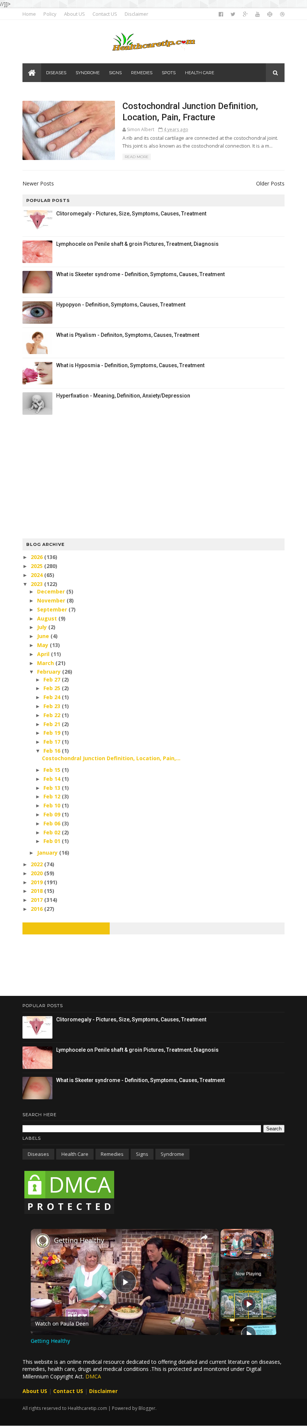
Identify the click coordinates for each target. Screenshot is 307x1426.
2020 (37, 873)
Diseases (38, 1154)
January (48, 852)
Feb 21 (52, 724)
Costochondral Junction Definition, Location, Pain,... (111, 758)
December (51, 591)
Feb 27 (52, 679)
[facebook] (221, 14)
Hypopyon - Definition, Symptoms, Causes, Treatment (120, 305)
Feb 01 (52, 841)
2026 (37, 557)
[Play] (225, 1254)
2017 (37, 899)
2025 (37, 566)
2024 (37, 574)
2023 (37, 583)
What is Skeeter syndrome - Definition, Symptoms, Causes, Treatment (140, 274)
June (44, 636)
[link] (42, 1240)
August (47, 618)
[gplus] (245, 14)
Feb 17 (52, 741)
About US (74, 13)
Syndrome (172, 1154)
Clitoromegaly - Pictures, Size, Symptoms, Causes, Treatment (131, 214)
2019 (37, 882)
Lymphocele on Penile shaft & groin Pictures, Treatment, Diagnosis (137, 244)
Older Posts (270, 183)
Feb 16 (52, 750)
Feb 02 (52, 832)
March (46, 663)
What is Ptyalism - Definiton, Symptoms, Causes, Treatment (127, 335)
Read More (137, 156)
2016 (37, 908)
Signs (142, 1154)
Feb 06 (52, 823)
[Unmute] (234, 1254)
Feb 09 (52, 814)
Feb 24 (52, 697)
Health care (74, 1154)
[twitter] (233, 14)
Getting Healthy (79, 1240)
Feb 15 (52, 769)
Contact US (104, 13)
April (44, 654)
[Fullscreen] (269, 1254)
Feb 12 (52, 796)
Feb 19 (52, 732)
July (42, 627)
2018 (37, 890)
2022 (37, 864)
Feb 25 (52, 688)
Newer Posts (38, 183)
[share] (204, 1237)
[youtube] (257, 14)
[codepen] (270, 14)
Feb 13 (52, 787)
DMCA (93, 1376)
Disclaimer (136, 13)
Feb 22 (52, 715)
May (43, 645)
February (49, 671)
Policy (50, 13)
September (53, 609)
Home (29, 13)
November (52, 600)
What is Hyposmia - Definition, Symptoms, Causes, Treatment (130, 365)
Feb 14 (52, 778)
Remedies (112, 1154)
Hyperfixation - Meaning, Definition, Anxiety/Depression (123, 396)
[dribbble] (282, 14)
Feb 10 (52, 805)
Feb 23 (52, 706)
